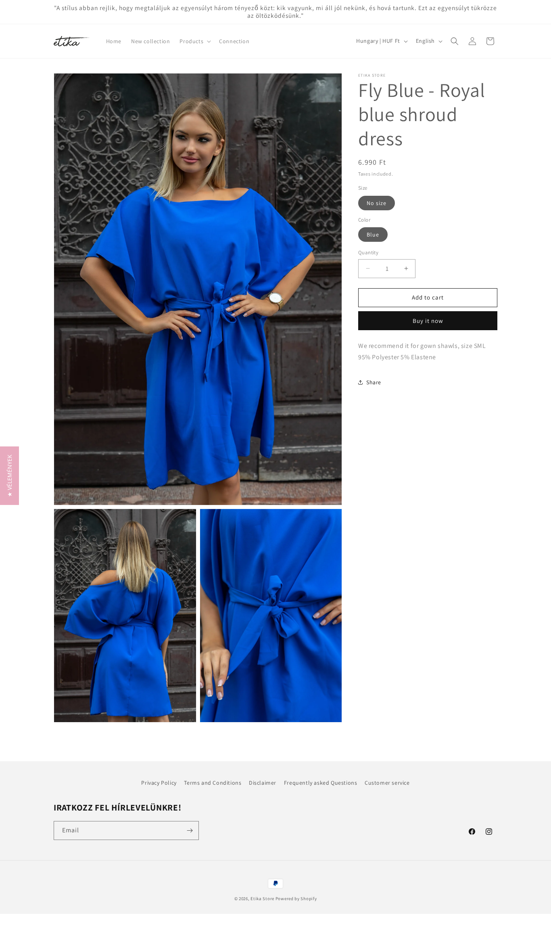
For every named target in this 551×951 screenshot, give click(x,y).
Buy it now (428, 321)
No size (376, 203)
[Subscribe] (189, 830)
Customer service (387, 782)
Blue (373, 234)
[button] (194, 41)
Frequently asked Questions (320, 782)
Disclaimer (262, 782)
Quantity (368, 252)
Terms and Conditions (212, 782)
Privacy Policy (158, 782)
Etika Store (262, 898)
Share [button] (373, 382)
